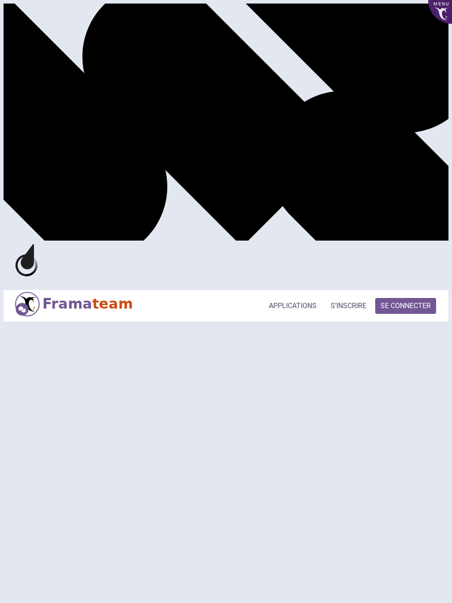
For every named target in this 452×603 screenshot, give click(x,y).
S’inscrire (348, 306)
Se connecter (405, 306)
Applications (292, 306)
